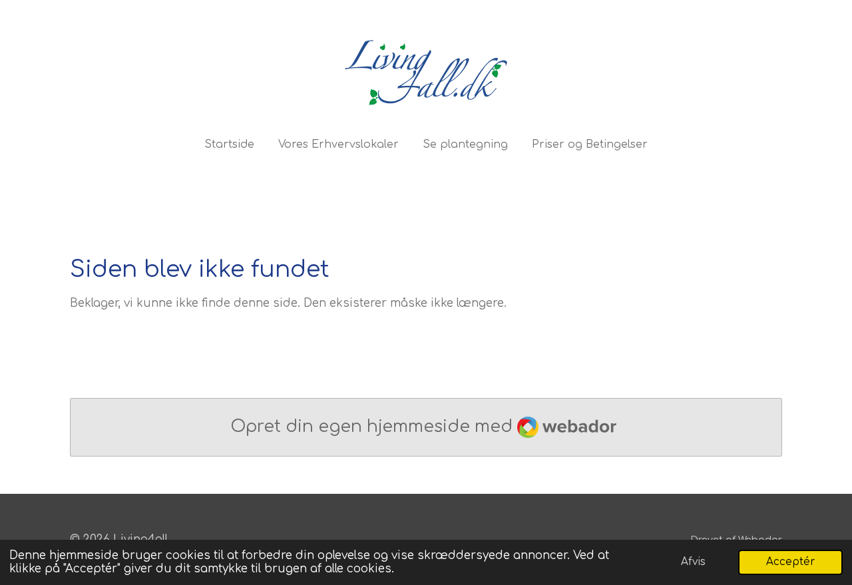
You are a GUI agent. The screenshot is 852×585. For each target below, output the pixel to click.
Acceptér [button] (790, 562)
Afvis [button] (693, 562)
